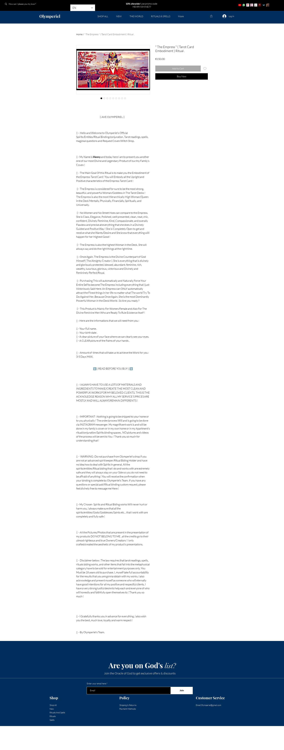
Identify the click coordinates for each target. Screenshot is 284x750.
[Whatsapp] (243, 5)
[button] (211, 16)
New (52, 709)
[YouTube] (239, 5)
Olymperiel (49, 16)
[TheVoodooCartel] (267, 5)
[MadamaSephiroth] (263, 5)
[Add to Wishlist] (205, 68)
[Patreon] (247, 5)
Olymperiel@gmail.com (211, 705)
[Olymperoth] (259, 5)
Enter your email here (96, 684)
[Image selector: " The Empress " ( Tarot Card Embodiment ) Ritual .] (101, 98)
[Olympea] (251, 5)
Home (79, 34)
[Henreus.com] (255, 5)
